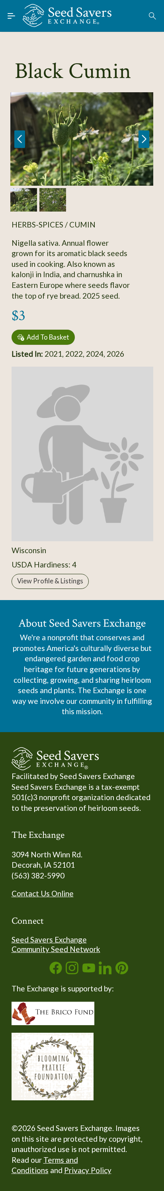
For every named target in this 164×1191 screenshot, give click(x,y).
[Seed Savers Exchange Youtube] (88, 971)
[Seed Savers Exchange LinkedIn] (105, 971)
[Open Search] (152, 15)
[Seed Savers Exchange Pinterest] (121, 971)
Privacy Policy (87, 1170)
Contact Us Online (43, 893)
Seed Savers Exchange (49, 939)
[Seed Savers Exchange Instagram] (72, 971)
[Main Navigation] (11, 15)
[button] (144, 139)
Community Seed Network (56, 949)
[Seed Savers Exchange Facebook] (55, 971)
